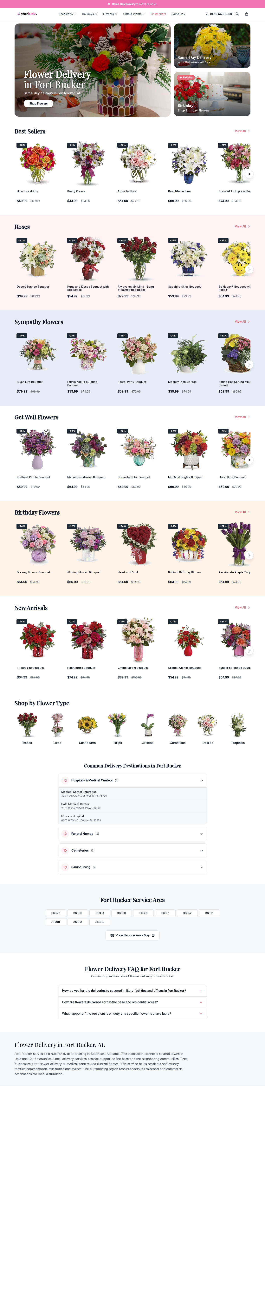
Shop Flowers (38, 103)
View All (240, 131)
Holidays (88, 14)
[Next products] (249, 174)
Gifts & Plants (132, 14)
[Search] (237, 14)
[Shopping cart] (246, 14)
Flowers (108, 14)
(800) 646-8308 (221, 14)
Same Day (178, 14)
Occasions (65, 14)
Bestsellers (158, 14)
